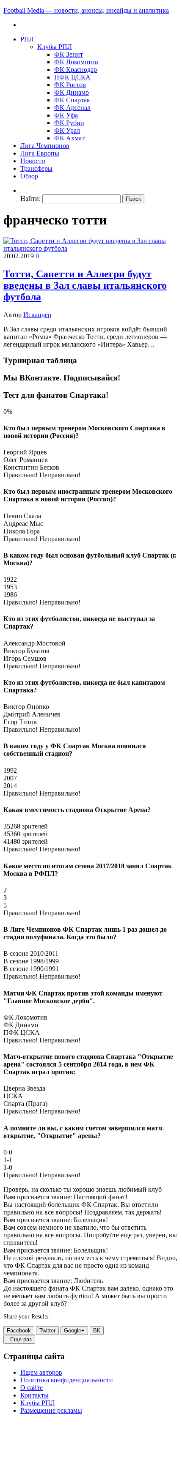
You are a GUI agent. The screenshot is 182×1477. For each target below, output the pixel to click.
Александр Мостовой (34, 643)
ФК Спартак (72, 100)
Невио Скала (22, 516)
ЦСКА (13, 1096)
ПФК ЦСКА (72, 77)
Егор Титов (20, 721)
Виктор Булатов (26, 650)
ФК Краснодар (75, 69)
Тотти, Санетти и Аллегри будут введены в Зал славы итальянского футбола (85, 285)
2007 (10, 778)
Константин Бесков (31, 467)
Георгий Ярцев (25, 452)
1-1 (7, 1159)
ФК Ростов (70, 84)
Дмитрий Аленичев (32, 714)
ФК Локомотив (76, 62)
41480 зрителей (25, 841)
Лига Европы (39, 153)
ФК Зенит (68, 54)
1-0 (7, 1167)
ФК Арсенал (72, 107)
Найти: (30, 198)
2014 (10, 785)
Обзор (29, 176)
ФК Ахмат (69, 138)
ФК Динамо (71, 92)
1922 (10, 579)
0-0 (7, 1152)
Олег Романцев (25, 459)
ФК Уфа (66, 115)
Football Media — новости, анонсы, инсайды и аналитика (86, 10)
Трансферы (36, 168)
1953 (10, 587)
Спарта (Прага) (25, 1103)
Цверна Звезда (24, 1088)
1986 (10, 594)
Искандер (37, 314)
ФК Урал (67, 130)
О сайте (31, 1387)
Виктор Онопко (26, 706)
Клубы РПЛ (54, 46)
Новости (32, 160)
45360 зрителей (25, 833)
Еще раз (19, 1339)
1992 (10, 770)
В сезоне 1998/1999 (31, 961)
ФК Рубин (69, 122)
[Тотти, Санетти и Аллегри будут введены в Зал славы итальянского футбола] (91, 248)
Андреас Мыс (23, 523)
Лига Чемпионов (44, 145)
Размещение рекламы (51, 1410)
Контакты (34, 1395)
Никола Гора (21, 531)
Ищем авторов (41, 1372)
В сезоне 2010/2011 (30, 953)
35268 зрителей (25, 826)
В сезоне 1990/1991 (31, 968)
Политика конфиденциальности (66, 1380)
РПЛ (27, 39)
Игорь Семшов (25, 658)
